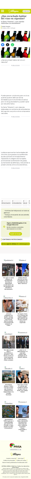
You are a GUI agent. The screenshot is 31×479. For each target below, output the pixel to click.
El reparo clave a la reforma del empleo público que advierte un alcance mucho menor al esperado (22, 318)
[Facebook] (3, 45)
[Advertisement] (15, 79)
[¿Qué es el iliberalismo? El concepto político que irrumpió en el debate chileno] (22, 342)
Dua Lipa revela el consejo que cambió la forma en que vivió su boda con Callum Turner (22, 388)
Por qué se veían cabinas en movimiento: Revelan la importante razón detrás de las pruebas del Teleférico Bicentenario (8, 283)
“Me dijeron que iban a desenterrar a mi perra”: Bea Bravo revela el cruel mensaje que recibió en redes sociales (9, 355)
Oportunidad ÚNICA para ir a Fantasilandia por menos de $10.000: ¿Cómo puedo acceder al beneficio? (9, 424)
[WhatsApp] (13, 45)
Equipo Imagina (6, 26)
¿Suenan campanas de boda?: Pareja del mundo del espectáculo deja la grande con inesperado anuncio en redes (8, 319)
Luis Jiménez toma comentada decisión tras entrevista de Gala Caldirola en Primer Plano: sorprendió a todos (22, 425)
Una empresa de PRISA (15, 445)
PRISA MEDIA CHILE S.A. (10, 466)
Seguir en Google (15, 234)
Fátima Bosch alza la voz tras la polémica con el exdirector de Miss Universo (22, 280)
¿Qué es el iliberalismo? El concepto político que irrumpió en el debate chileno (22, 353)
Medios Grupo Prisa (15, 450)
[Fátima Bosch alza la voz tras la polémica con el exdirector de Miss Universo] (22, 269)
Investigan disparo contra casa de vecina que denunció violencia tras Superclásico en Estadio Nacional (9, 390)
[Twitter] (8, 45)
